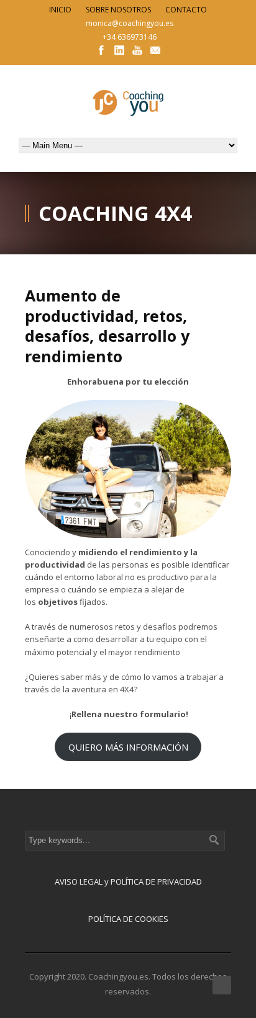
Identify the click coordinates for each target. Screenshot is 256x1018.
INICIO (60, 9)
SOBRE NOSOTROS (118, 9)
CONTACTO (186, 9)
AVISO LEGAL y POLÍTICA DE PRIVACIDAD (128, 881)
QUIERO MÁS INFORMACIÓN (128, 747)
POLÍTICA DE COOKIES (128, 918)
